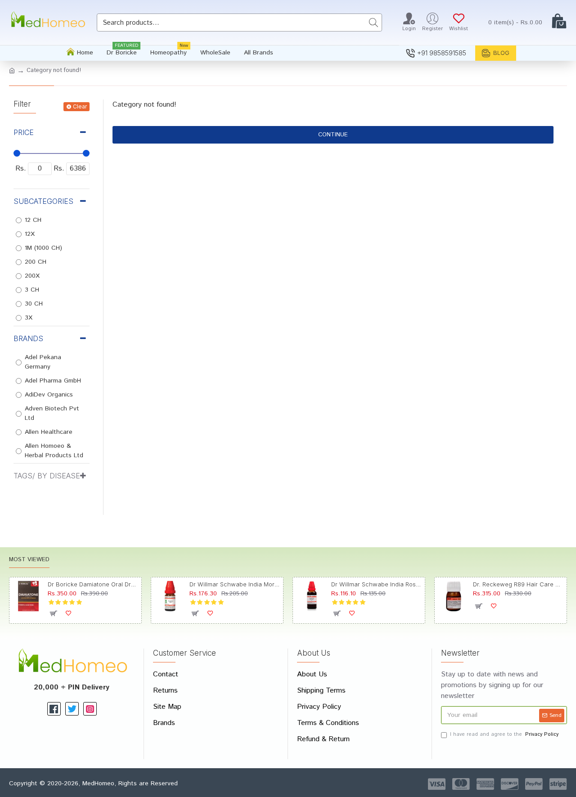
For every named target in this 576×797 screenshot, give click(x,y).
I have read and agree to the (504, 734)
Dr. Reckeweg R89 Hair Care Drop (518, 584)
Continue (333, 135)
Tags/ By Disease (47, 475)
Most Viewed (29, 560)
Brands (28, 338)
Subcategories (43, 201)
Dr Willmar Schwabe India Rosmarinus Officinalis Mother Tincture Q (376, 584)
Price (24, 132)
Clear (80, 106)
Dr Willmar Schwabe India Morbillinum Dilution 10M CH (234, 584)
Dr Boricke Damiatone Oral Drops (93, 584)
